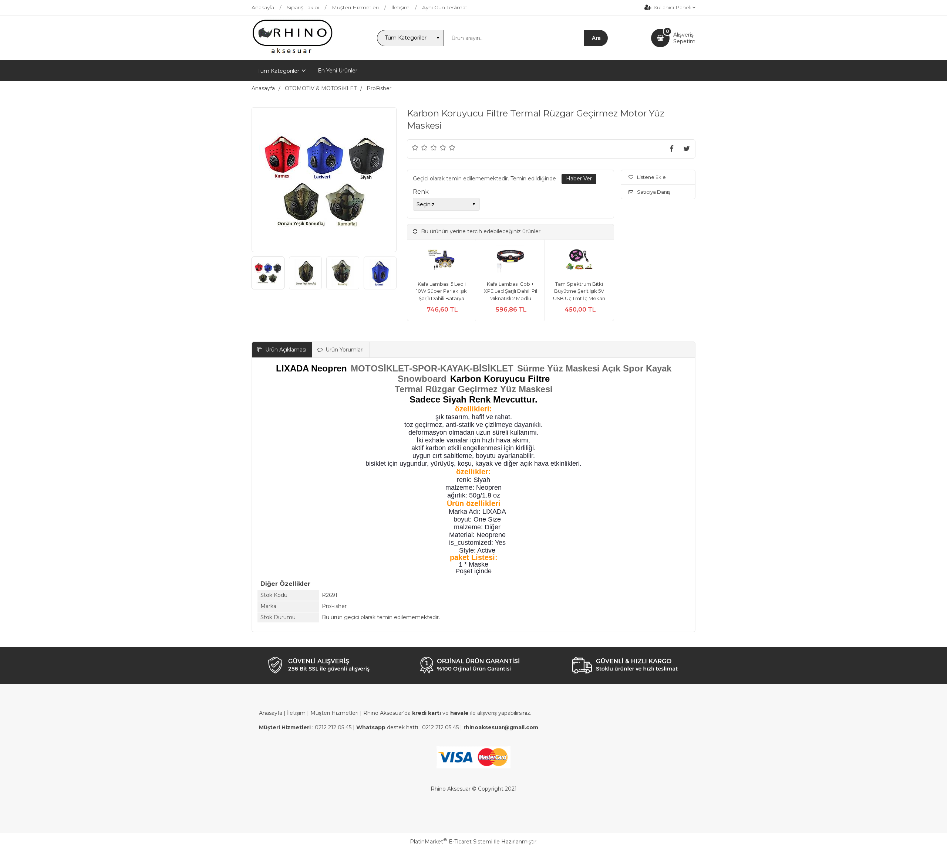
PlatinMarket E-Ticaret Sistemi (451, 841)
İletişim (296, 713)
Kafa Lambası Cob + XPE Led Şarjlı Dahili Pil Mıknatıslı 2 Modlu (510, 291)
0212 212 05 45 (333, 727)
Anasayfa (270, 713)
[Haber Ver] (579, 179)
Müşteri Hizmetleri (334, 713)
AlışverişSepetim (684, 38)
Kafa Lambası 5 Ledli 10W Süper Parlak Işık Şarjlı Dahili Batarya (441, 291)
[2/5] (420, 147)
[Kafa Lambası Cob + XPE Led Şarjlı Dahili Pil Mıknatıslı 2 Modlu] (510, 260)
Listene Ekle (651, 177)
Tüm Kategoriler (278, 71)
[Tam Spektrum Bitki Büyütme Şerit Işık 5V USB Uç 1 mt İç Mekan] (579, 260)
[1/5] (415, 147)
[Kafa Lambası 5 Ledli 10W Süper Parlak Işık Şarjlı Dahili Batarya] (441, 260)
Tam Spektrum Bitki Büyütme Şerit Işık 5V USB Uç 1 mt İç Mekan (579, 291)
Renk (421, 191)
